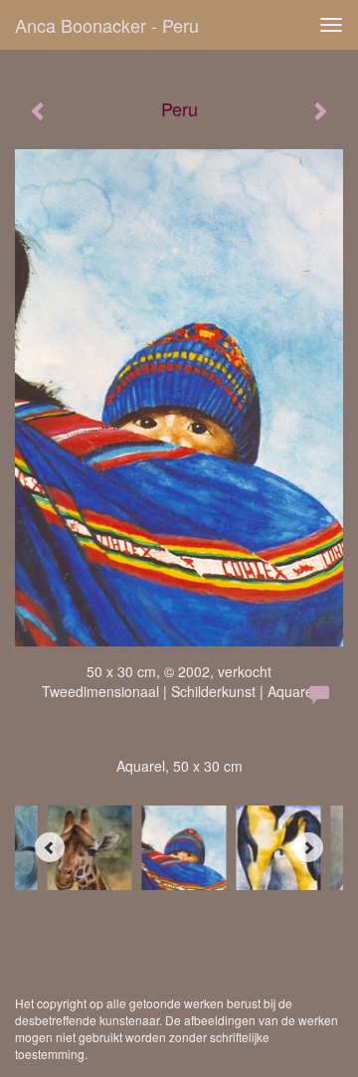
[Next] (308, 847)
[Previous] (50, 847)
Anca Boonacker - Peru (107, 25)
